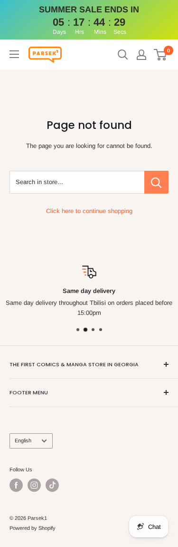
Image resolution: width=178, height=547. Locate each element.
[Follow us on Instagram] (34, 485)
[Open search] (123, 54)
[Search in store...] (156, 182)
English (23, 440)
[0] (161, 54)
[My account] (141, 54)
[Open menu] (14, 54)
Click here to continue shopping (89, 211)
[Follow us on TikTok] (52, 485)
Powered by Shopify (32, 528)
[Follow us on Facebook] (16, 485)
